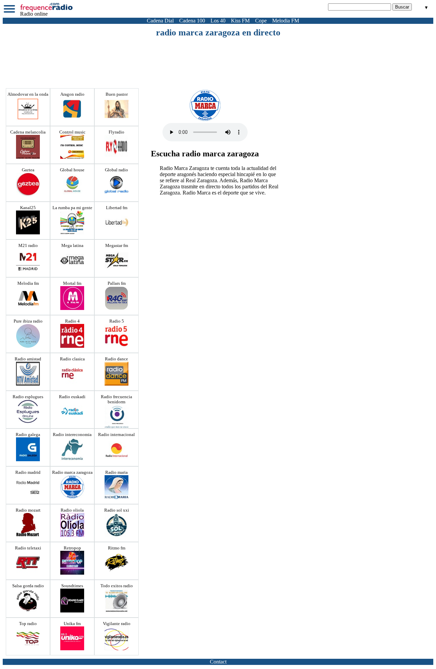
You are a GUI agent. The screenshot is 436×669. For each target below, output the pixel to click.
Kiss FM (240, 21)
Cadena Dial (160, 21)
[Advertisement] (218, 56)
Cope (261, 21)
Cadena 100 (192, 21)
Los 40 (218, 21)
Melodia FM (285, 21)
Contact (218, 662)
